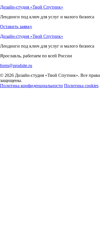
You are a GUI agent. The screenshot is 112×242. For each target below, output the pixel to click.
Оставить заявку (16, 26)
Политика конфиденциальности (31, 85)
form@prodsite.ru (16, 65)
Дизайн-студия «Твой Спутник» (31, 7)
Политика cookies (81, 85)
